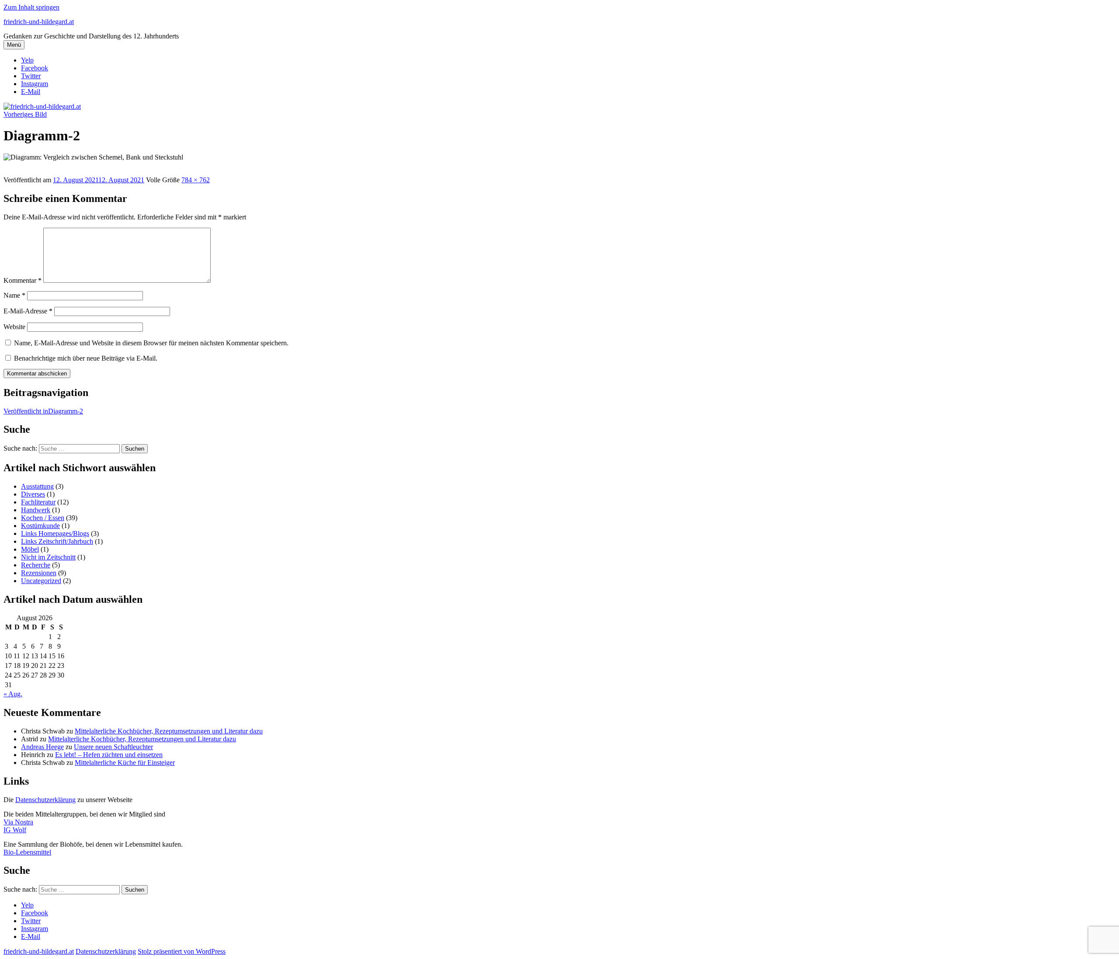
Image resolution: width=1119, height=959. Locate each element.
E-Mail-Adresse (27, 311)
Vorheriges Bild (25, 114)
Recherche (35, 565)
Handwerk (35, 510)
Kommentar (22, 280)
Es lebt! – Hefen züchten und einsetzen (109, 754)
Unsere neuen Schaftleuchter (113, 747)
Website (14, 326)
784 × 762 (195, 180)
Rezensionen (38, 573)
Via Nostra (18, 822)
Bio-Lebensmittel (27, 852)
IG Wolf (14, 830)
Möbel (30, 549)
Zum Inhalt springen (31, 7)
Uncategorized (41, 580)
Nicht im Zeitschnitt (48, 557)
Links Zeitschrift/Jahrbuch (57, 541)
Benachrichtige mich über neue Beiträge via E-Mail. (85, 358)
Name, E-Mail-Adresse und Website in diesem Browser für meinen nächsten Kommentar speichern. (151, 343)
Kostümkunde (40, 525)
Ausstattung (37, 486)
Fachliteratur (38, 502)
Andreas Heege (42, 747)
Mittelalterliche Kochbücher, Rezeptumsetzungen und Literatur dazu (169, 731)
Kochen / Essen (42, 517)
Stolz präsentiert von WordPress (182, 951)
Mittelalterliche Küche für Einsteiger (125, 762)
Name (14, 295)
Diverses (33, 494)
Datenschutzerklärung (45, 799)
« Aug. (12, 694)
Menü (14, 45)
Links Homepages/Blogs (55, 533)
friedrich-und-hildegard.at (38, 21)
